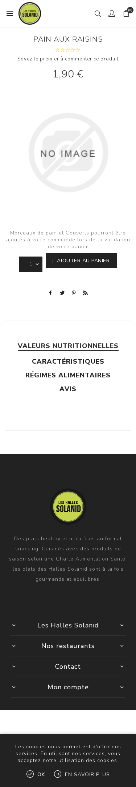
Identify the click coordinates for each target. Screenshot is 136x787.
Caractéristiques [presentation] (68, 361)
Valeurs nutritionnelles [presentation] (68, 346)
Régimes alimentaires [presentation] (68, 375)
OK (41, 774)
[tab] (68, 346)
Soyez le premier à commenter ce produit (68, 59)
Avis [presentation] (68, 389)
